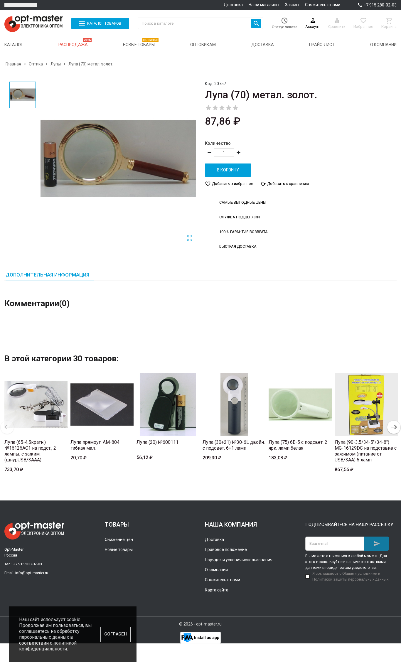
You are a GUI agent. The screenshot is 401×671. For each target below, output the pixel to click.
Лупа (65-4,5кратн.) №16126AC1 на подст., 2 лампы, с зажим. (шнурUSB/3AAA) (30, 451)
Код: (209, 83)
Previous (7, 427)
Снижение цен (119, 539)
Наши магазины (264, 4)
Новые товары (119, 549)
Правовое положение (226, 549)
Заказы (292, 4)
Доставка (233, 4)
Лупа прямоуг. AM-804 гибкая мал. (94, 445)
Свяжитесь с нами (322, 4)
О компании (216, 569)
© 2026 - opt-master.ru (200, 624)
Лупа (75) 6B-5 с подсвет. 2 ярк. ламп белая (298, 445)
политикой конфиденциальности (48, 646)
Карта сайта (216, 590)
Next (393, 427)
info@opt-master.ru (31, 573)
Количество (218, 143)
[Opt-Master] (33, 23)
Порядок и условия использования (238, 559)
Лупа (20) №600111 (157, 442)
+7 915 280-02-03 (380, 5)
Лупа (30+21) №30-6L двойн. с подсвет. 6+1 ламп (234, 445)
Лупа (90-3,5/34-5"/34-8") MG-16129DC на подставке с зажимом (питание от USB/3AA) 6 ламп (366, 451)
